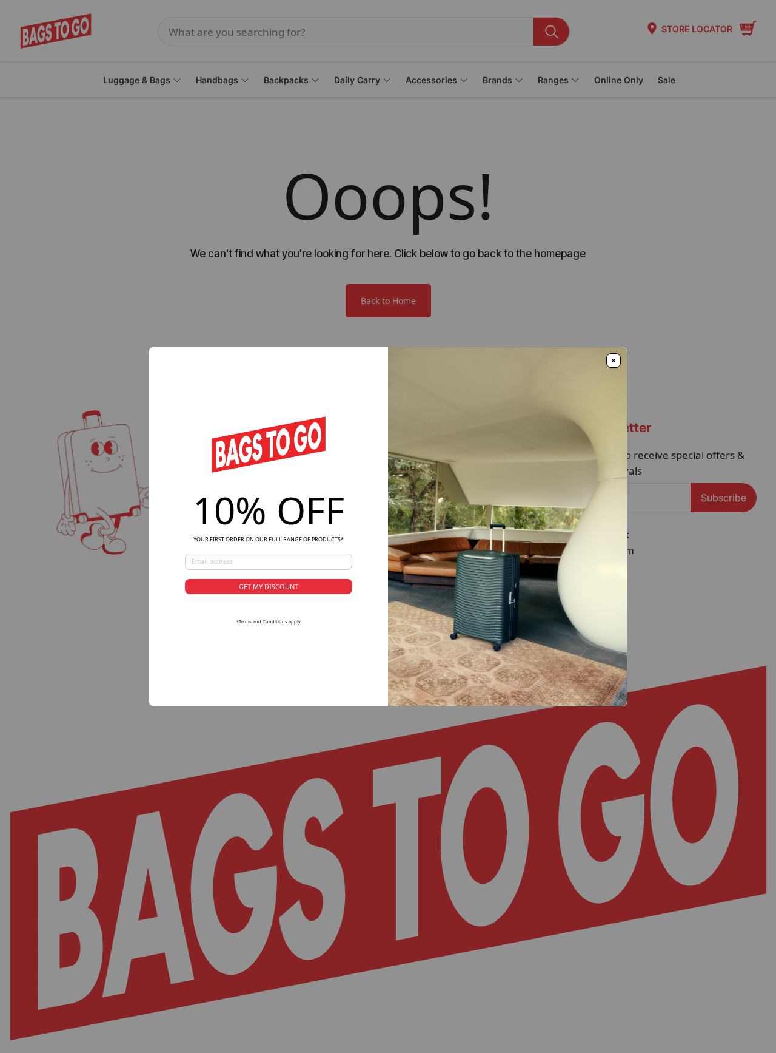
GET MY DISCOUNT (268, 586)
